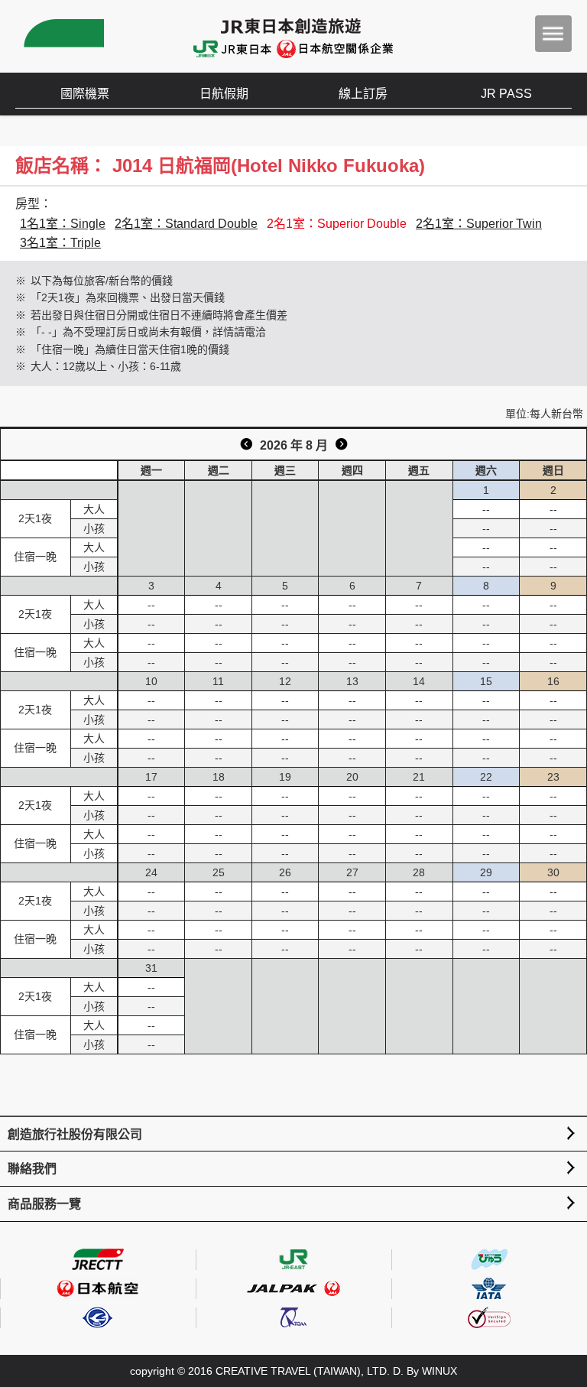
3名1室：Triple (60, 242)
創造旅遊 (61, 36)
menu (553, 33)
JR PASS (506, 93)
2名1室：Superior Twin (479, 223)
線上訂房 (363, 93)
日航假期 (223, 93)
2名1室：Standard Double (186, 223)
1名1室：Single (62, 223)
